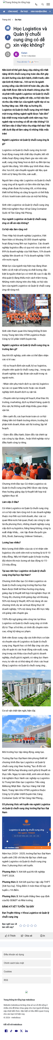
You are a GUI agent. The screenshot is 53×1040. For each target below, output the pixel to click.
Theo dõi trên (22, 62)
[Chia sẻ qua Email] (8, 46)
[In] (8, 54)
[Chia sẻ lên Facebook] (8, 37)
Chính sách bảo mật (14, 963)
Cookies (8, 971)
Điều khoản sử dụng (14, 954)
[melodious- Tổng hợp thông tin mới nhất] (18, 4)
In (44, 935)
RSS (6, 980)
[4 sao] (31, 926)
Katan (24, 53)
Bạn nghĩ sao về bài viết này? (9, 926)
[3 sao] (28, 926)
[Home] (8, 28)
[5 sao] (35, 926)
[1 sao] (20, 926)
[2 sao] (24, 926)
